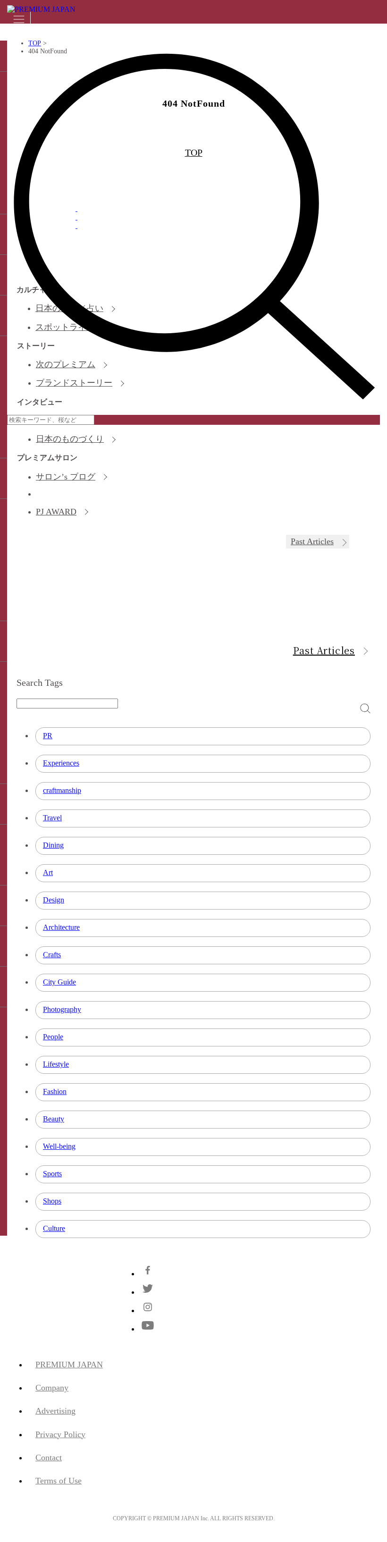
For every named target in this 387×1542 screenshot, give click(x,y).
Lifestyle (56, 1064)
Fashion (55, 1091)
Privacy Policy (60, 1434)
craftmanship (62, 790)
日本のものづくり (70, 439)
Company (51, 1387)
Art (48, 872)
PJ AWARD (56, 511)
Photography (62, 1009)
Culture (54, 1228)
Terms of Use (58, 1480)
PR (47, 736)
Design (53, 900)
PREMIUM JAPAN (69, 1364)
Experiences (61, 763)
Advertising (55, 1411)
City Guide (59, 982)
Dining (53, 845)
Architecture (61, 927)
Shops (52, 1201)
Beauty (53, 1119)
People (53, 1037)
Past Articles (312, 541)
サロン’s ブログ (65, 476)
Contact (48, 1457)
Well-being (59, 1146)
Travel (52, 818)
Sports (52, 1174)
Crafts (52, 955)
